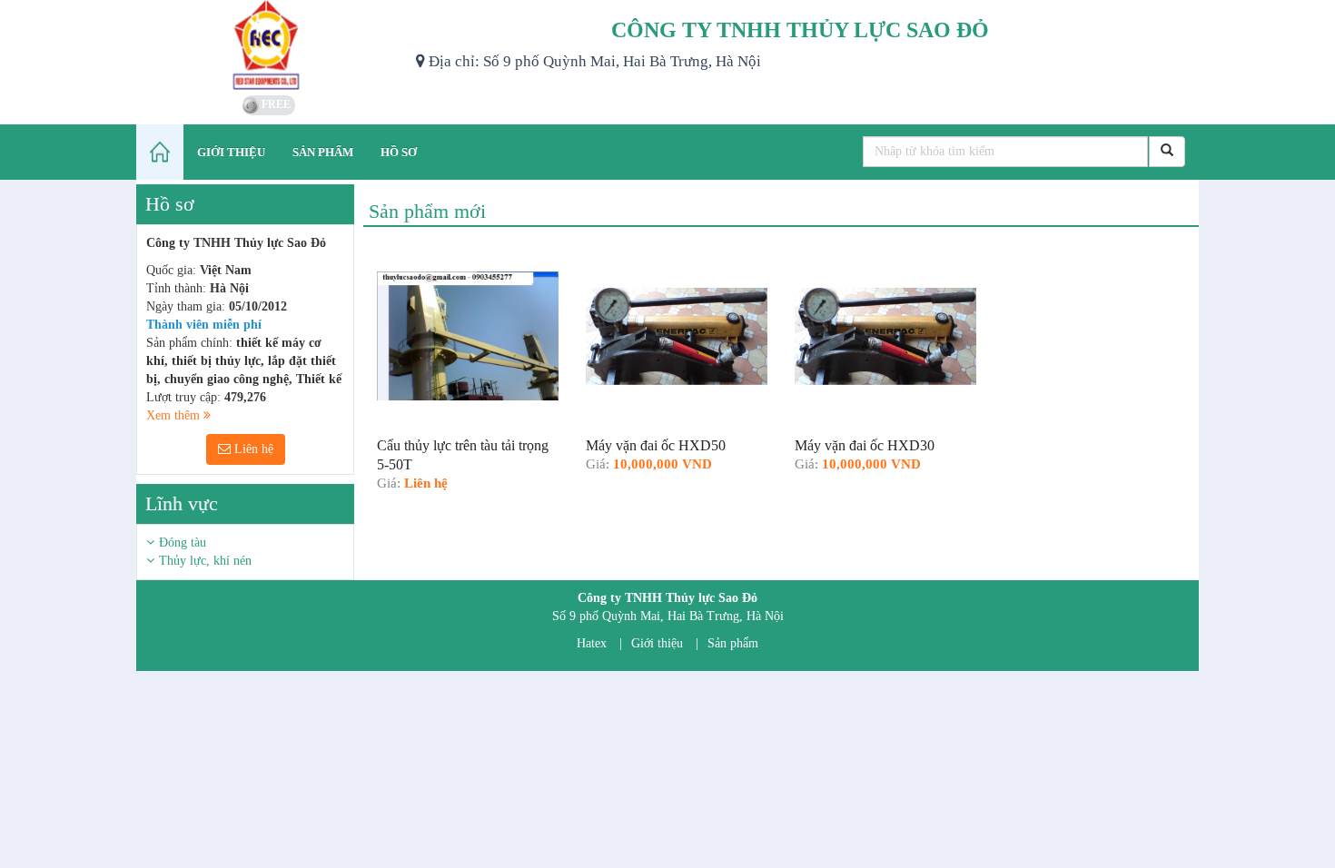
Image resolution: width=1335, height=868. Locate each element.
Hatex (592, 643)
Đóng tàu (182, 542)
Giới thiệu (657, 643)
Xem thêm (174, 415)
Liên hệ (252, 449)
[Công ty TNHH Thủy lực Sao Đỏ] (269, 45)
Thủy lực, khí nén (205, 560)
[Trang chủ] (159, 152)
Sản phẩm (732, 643)
